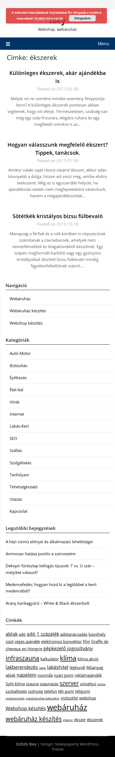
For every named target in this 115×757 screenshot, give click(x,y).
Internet (17, 414)
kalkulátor (49, 658)
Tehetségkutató (24, 486)
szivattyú (88, 683)
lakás (42, 668)
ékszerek (95, 719)
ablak (12, 634)
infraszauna (22, 658)
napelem (26, 675)
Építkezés (18, 377)
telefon (50, 691)
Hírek (15, 402)
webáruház (67, 707)
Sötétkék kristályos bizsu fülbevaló (58, 216)
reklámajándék (88, 675)
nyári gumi (64, 675)
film (86, 641)
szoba (101, 684)
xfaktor (68, 720)
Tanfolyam (19, 474)
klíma (68, 657)
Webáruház (20, 298)
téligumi (82, 691)
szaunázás (49, 683)
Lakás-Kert (19, 426)
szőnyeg (35, 691)
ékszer (80, 719)
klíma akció (88, 658)
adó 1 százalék (43, 634)
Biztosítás (18, 365)
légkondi (77, 667)
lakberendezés (22, 667)
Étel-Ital (16, 389)
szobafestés (16, 691)
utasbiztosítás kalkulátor (43, 698)
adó (22, 634)
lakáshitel (57, 667)
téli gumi (66, 691)
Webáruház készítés (28, 310)
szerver (69, 683)
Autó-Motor (20, 353)
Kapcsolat (18, 511)
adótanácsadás (73, 634)
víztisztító (69, 698)
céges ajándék (27, 641)
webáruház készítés (34, 718)
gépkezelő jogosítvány (68, 648)
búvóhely (97, 634)
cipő (9, 641)
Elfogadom (82, 18)
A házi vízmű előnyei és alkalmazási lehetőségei (49, 541)
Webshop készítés (26, 323)
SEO (13, 438)
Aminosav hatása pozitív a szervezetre (40, 553)
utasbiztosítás (15, 698)
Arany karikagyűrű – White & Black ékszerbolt (47, 603)
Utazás (16, 499)
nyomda (45, 675)
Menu (103, 44)
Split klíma (15, 683)
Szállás (16, 450)
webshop (87, 698)
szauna (32, 683)
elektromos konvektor (61, 641)
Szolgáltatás (20, 462)
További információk (48, 18)
